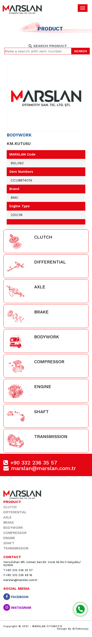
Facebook (19, 597)
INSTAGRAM (20, 607)
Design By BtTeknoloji (73, 628)
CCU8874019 (21, 180)
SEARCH (80, 51)
